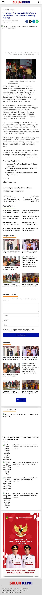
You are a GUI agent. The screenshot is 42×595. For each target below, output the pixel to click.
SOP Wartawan (6, 590)
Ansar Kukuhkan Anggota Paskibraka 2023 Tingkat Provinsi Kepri (31, 198)
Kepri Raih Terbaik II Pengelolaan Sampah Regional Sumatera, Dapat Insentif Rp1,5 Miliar (30, 265)
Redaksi (16, 588)
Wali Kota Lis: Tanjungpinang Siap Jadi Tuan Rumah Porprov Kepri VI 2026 (25, 463)
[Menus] (3, 2)
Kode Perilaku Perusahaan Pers (11, 592)
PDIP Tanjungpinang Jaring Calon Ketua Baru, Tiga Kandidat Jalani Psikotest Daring (25, 494)
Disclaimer (24, 588)
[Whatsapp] (37, 21)
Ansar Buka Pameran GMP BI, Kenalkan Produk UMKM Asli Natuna (11, 229)
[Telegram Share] (33, 21)
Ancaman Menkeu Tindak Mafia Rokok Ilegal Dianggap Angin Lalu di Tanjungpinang (25, 478)
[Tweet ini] (30, 21)
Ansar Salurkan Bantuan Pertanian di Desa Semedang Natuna (30, 229)
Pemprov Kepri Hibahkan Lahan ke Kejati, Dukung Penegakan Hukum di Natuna (11, 211)
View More (21, 400)
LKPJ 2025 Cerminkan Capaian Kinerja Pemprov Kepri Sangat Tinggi (21, 438)
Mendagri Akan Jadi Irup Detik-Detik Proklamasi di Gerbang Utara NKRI (11, 198)
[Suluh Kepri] (21, 2)
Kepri (4, 22)
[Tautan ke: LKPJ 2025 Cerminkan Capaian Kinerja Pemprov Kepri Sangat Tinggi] (21, 424)
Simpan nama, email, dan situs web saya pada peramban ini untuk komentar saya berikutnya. (18, 330)
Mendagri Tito (19, 188)
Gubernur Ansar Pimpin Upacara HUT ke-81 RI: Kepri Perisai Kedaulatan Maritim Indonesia (30, 252)
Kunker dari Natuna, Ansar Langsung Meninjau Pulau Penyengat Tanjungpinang (30, 217)
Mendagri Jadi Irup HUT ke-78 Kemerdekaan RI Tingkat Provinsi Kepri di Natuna (29, 223)
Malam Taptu (8, 188)
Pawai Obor (19, 191)
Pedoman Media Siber (19, 590)
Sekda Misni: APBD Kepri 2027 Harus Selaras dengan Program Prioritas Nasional (11, 268)
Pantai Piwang (8, 191)
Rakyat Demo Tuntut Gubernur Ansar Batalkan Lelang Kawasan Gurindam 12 (25, 445)
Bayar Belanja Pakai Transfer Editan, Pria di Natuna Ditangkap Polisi (11, 223)
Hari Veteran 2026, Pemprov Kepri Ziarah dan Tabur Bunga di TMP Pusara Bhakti (11, 285)
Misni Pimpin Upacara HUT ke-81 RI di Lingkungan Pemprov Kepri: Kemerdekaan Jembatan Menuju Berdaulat (11, 252)
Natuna (29, 188)
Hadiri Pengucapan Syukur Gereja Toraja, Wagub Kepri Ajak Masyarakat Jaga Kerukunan (30, 285)
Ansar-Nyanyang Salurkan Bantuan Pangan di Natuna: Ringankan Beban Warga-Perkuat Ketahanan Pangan (30, 211)
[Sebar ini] (26, 21)
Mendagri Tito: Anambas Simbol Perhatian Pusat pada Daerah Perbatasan (11, 217)
